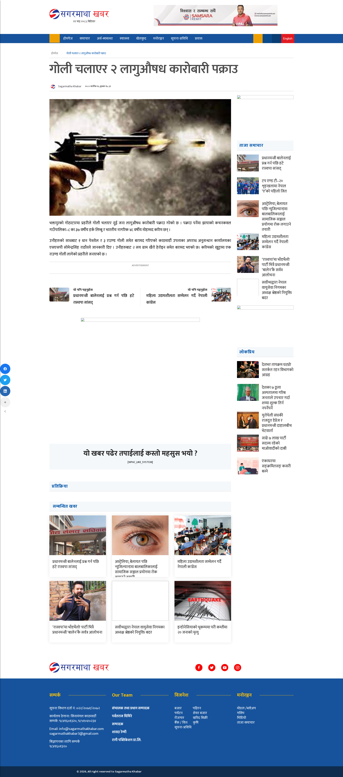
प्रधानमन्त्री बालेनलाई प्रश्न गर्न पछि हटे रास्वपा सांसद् (75, 564)
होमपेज (68, 39)
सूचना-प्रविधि (179, 39)
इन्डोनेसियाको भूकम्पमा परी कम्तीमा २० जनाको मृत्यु (202, 630)
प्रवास (198, 39)
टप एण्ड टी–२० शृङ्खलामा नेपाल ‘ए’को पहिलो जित (274, 186)
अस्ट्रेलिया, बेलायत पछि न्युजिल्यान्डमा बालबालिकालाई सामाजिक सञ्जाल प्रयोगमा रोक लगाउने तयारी (136, 569)
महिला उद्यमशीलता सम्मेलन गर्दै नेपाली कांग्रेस (199, 564)
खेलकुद (141, 39)
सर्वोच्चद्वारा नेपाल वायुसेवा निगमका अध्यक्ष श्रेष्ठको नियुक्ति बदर (140, 630)
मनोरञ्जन (158, 39)
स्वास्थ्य (124, 39)
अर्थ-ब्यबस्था (105, 39)
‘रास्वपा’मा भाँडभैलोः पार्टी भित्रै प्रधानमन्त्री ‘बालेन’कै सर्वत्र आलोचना (77, 630)
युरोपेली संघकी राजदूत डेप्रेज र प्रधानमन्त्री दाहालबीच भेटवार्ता (277, 423)
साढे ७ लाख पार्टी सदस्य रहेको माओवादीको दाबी (274, 443)
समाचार (85, 39)
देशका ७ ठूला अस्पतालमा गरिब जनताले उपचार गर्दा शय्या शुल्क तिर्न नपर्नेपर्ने (276, 398)
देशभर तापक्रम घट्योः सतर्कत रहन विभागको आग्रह (277, 369)
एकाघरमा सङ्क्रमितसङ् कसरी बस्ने (276, 466)
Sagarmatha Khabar (69, 86)
